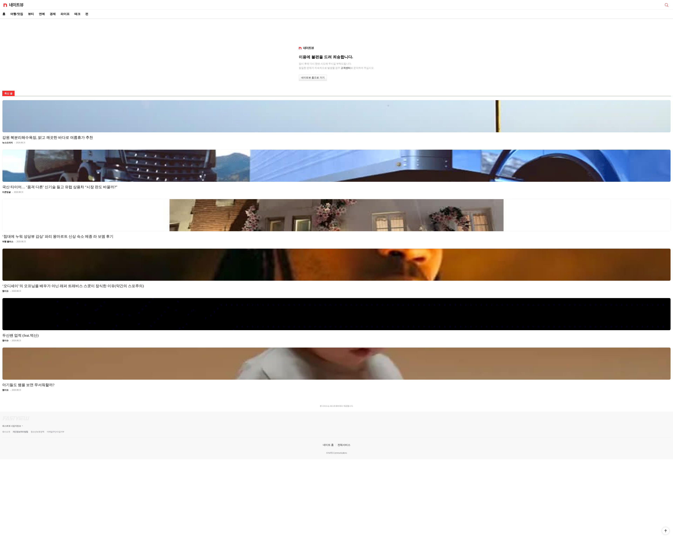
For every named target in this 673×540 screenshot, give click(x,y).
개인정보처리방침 (20, 432)
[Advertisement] (336, 31)
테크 (77, 14)
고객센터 (346, 67)
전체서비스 (344, 444)
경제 (53, 14)
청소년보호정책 (37, 432)
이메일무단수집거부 (55, 432)
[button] (665, 530)
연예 (42, 14)
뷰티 (31, 14)
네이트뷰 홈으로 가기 (313, 77)
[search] (666, 5)
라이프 (65, 14)
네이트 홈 (328, 444)
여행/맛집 (16, 14)
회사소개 (6, 432)
